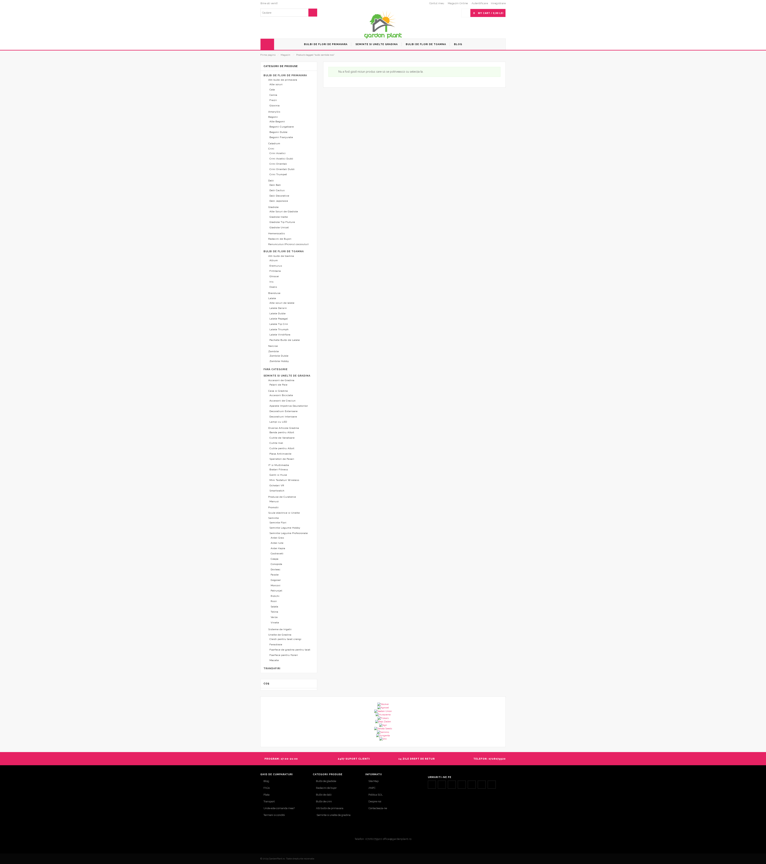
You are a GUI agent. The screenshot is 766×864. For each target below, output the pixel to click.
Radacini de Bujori (279, 238)
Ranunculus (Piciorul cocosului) (288, 244)
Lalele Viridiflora (279, 334)
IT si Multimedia (278, 465)
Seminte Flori (277, 522)
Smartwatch (276, 490)
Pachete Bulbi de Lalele (284, 340)
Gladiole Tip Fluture (282, 222)
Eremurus (275, 265)
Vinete (275, 622)
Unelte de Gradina (279, 634)
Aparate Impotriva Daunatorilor (288, 405)
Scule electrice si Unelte (284, 512)
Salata (274, 606)
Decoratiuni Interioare (283, 416)
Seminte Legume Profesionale (288, 533)
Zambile (273, 351)
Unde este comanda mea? (279, 808)
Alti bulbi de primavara (282, 79)
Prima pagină (267, 55)
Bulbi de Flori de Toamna (284, 251)
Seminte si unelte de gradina (333, 815)
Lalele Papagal (278, 318)
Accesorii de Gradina (281, 380)
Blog (266, 781)
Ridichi (275, 596)
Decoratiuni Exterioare (283, 411)
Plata (266, 794)
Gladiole (273, 207)
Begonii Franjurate (281, 137)
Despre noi (374, 801)
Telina (274, 611)
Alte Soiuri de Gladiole (283, 211)
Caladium (274, 143)
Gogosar (276, 580)
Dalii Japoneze (278, 201)
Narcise (273, 346)
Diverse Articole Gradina (283, 428)
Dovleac (275, 569)
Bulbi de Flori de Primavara (285, 75)
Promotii (273, 507)
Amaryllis (274, 111)
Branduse (274, 293)
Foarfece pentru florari (283, 655)
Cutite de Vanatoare (282, 437)
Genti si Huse (278, 475)
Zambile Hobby (279, 361)
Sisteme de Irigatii (280, 629)
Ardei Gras (277, 537)
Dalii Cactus (277, 190)
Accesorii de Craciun (282, 400)
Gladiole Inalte (278, 217)
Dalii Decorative (279, 195)
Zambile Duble (278, 355)
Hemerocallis (276, 233)
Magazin (285, 55)
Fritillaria (275, 271)
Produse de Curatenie (282, 496)
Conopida (276, 564)
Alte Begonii (277, 121)
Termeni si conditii (274, 815)
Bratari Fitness (278, 469)
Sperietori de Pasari (281, 459)
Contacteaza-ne (377, 808)
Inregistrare (498, 3)
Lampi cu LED (278, 421)
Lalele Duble (277, 313)
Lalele (272, 298)
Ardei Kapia (278, 548)
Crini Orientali (278, 163)
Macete (274, 660)
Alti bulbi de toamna (281, 256)
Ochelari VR (276, 485)
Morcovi (275, 585)
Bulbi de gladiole (326, 781)
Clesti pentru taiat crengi (285, 639)
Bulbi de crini (324, 801)
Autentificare (480, 3)
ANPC (371, 787)
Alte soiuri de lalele (281, 303)
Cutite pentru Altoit (281, 448)
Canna (273, 95)
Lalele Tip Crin (278, 324)
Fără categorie (276, 369)
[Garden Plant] (383, 24)
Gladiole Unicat (279, 227)
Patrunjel (276, 590)
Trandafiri (272, 668)
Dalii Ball (275, 185)
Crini (271, 148)
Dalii (271, 180)
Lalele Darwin (278, 308)
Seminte (273, 518)
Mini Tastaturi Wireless (284, 480)
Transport (269, 801)
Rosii (274, 601)
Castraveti (277, 553)
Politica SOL (375, 794)
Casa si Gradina (278, 390)
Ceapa (274, 559)
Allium (273, 260)
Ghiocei (274, 276)
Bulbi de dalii (324, 794)
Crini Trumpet (278, 174)
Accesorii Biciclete (281, 395)
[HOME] (267, 44)
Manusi (274, 501)
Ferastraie (275, 644)
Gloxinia (274, 105)
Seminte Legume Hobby (284, 527)
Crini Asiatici (277, 153)
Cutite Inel (276, 443)
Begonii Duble (278, 132)
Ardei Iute (277, 543)
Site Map (373, 781)
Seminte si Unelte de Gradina (287, 375)
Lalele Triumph (279, 329)
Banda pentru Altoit (281, 432)
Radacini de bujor (326, 787)
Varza (274, 617)
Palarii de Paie (278, 384)
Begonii (273, 117)
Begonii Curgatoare (281, 126)
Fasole (275, 574)
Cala (272, 89)
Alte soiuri (276, 84)
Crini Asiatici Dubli (281, 158)
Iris (271, 281)
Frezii (273, 100)
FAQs (267, 787)
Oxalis (273, 287)
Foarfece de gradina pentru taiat (289, 649)
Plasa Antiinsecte (280, 453)
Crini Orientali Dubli (282, 169)
